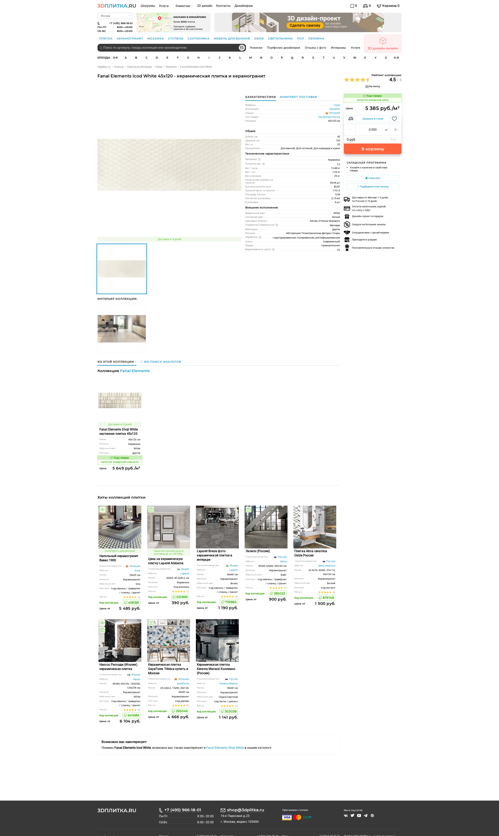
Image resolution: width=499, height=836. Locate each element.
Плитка (106, 38)
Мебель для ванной (232, 38)
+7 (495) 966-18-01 (182, 809)
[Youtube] (359, 816)
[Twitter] (352, 816)
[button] (350, 129)
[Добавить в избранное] (394, 118)
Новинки (256, 47)
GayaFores (183, 683)
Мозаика (156, 38)
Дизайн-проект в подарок (367, 216)
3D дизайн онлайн (383, 48)
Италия (135, 674)
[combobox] (171, 48)
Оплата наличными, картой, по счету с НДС (369, 208)
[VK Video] (346, 816)
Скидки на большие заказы (369, 224)
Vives (137, 570)
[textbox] (171, 48)
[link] (105, 66)
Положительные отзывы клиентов (373, 247)
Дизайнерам (243, 6)
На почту (374, 86)
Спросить (374, 178)
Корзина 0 (390, 6)
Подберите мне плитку (374, 186)
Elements (335, 108)
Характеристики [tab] (260, 97)
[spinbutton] (373, 130)
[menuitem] (148, 6)
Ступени (176, 38)
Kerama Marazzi (229, 683)
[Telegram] (366, 816)
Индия (184, 569)
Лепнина (316, 38)
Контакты (223, 6)
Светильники (281, 38)
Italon (283, 561)
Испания (134, 566)
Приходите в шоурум (364, 239)
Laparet (184, 573)
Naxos (136, 679)
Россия (282, 556)
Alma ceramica (326, 565)
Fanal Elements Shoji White (225, 748)
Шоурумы (148, 6)
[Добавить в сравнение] (351, 118)
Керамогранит (130, 38)
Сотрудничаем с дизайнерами (370, 232)
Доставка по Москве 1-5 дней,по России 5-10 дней (370, 199)
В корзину (372, 148)
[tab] (298, 97)
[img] (102, 509)
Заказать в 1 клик (372, 118)
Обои (259, 38)
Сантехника (199, 38)
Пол (301, 38)
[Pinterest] (372, 816)
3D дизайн (204, 6)
